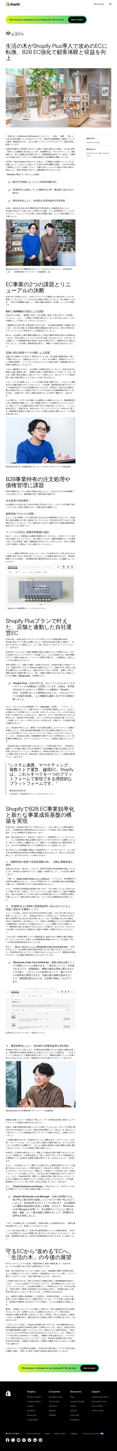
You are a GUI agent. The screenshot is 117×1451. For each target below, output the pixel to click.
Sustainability (32, 1420)
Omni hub (44, 707)
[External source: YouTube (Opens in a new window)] (18, 1440)
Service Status (98, 1410)
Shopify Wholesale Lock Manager (28, 1186)
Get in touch (99, 4)
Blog (72, 1397)
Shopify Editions (34, 1401)
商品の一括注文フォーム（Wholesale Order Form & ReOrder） (42, 947)
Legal (47, 1433)
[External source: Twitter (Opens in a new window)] (13, 1440)
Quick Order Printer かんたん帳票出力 (33, 879)
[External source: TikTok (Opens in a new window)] (29, 1440)
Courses (73, 1410)
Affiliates (52, 1415)
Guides (73, 1406)
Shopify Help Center (100, 1397)
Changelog (74, 1420)
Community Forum (99, 1401)
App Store (53, 1406)
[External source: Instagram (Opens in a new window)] (24, 1440)
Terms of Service (33, 1433)
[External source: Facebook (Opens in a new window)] (7, 1440)
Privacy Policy (60, 1433)
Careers (30, 1406)
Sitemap (74, 1433)
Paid (40, 871)
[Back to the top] (8, 1393)
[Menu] (110, 4)
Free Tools (74, 1415)
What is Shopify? (34, 1397)
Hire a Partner (97, 1406)
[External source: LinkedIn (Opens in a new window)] (35, 1440)
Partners (52, 1410)
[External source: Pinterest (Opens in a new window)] (40, 1440)
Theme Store (54, 1401)
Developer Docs (55, 1397)
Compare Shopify (77, 1401)
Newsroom (31, 1415)
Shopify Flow (24, 676)
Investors (31, 1410)
